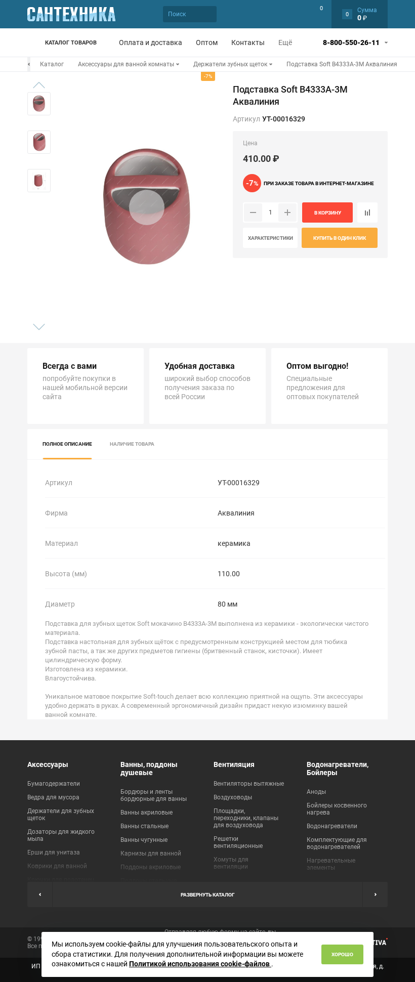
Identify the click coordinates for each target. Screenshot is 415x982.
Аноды (316, 791)
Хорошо (342, 954)
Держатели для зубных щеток (60, 814)
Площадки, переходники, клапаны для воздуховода (246, 818)
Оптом (207, 42)
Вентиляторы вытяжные (249, 783)
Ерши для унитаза (53, 852)
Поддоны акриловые (150, 867)
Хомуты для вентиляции (231, 863)
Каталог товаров (71, 42)
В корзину (327, 213)
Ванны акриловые (146, 812)
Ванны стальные (144, 826)
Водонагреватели (332, 826)
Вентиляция (234, 764)
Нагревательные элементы (331, 864)
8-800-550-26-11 (351, 42)
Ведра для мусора (53, 797)
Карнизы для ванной (150, 853)
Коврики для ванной (57, 866)
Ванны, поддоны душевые (149, 768)
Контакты (248, 42)
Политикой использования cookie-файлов (200, 964)
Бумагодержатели (53, 783)
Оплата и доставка (150, 42)
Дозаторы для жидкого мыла (61, 835)
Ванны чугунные (144, 839)
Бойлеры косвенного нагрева (337, 809)
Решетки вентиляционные (238, 842)
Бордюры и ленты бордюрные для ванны (153, 795)
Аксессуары (47, 764)
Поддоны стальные (148, 880)
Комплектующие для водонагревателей (337, 843)
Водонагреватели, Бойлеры (337, 768)
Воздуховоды (233, 797)
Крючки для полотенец (60, 879)
